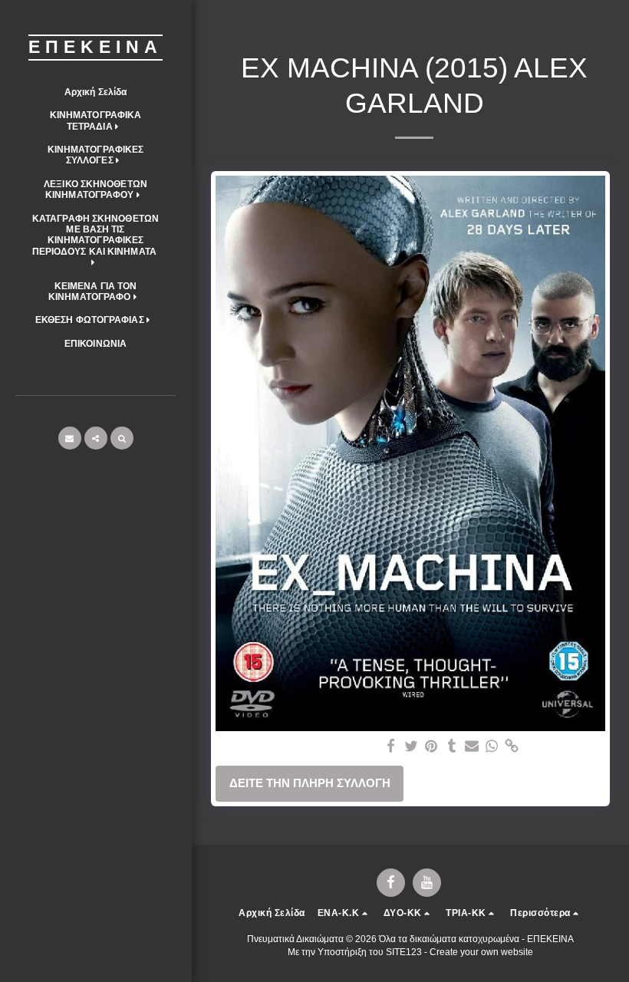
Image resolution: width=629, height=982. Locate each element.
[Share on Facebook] (391, 746)
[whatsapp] (492, 746)
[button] (95, 121)
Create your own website (481, 952)
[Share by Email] (472, 746)
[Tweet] (411, 746)
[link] (512, 746)
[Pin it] (431, 746)
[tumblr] (451, 746)
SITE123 (404, 952)
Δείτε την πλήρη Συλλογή (309, 782)
